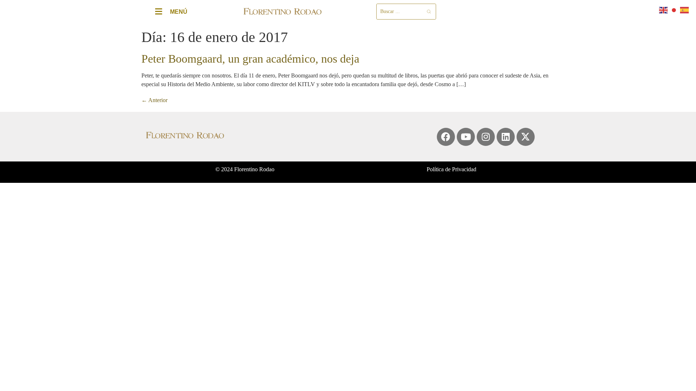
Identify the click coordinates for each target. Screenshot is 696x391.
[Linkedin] (506, 137)
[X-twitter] (526, 137)
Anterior (154, 100)
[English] (663, 10)
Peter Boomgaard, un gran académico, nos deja (250, 58)
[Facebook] (446, 137)
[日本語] (674, 10)
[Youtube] (466, 137)
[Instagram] (486, 137)
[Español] (684, 10)
